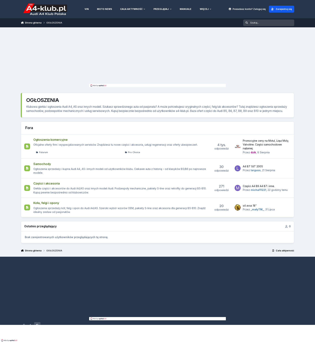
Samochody (42, 164)
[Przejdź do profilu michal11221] (238, 188)
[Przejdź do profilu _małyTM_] (238, 207)
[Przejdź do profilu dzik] (238, 146)
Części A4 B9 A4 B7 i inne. (259, 186)
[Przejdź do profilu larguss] (238, 168)
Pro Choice (134, 152)
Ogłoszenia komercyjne (50, 139)
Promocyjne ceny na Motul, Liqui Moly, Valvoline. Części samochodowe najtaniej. (266, 144)
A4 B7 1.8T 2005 (253, 166)
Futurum (43, 152)
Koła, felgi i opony (46, 203)
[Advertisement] (157, 56)
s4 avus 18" (250, 205)
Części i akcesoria (46, 183)
